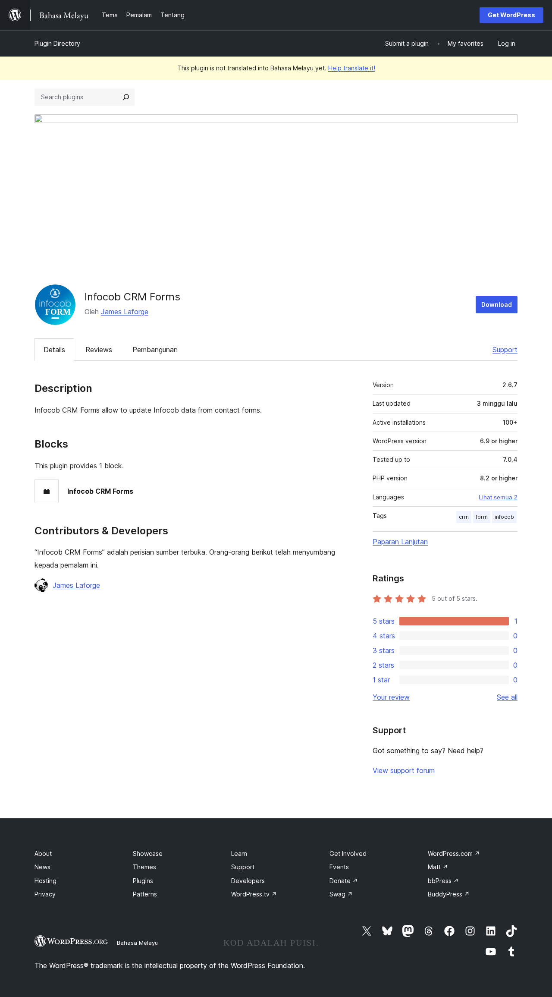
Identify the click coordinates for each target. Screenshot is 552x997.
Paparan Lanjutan (400, 541)
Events (339, 867)
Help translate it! (351, 68)
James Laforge (124, 311)
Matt (438, 867)
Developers (248, 880)
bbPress (443, 880)
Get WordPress (511, 15)
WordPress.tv (254, 894)
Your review (391, 697)
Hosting (45, 880)
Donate (343, 880)
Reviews (98, 349)
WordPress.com (454, 853)
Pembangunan (155, 349)
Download (496, 304)
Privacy (45, 894)
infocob (504, 517)
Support (505, 349)
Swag (341, 894)
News (42, 867)
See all (507, 697)
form (482, 517)
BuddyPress (449, 894)
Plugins (143, 880)
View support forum (404, 770)
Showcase (148, 853)
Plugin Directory (57, 43)
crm (464, 517)
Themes (144, 867)
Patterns (145, 894)
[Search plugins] (126, 97)
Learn (239, 853)
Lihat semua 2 (498, 497)
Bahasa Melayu (137, 942)
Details (54, 349)
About (43, 853)
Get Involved (348, 853)
